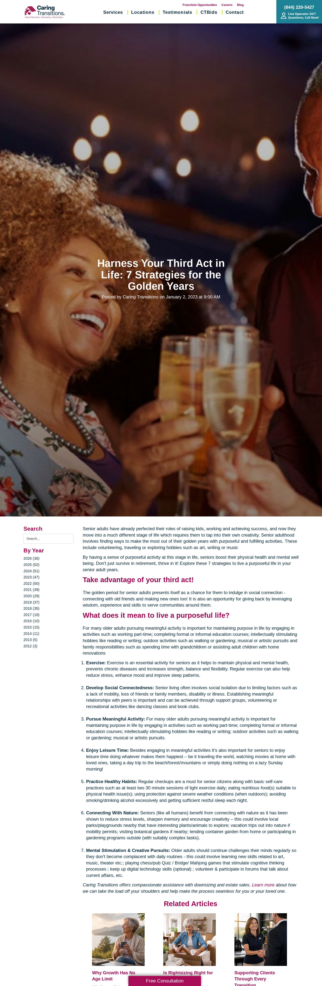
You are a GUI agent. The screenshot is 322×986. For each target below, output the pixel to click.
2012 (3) (30, 646)
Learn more (263, 884)
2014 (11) (31, 634)
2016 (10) (31, 621)
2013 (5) (30, 640)
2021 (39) (31, 590)
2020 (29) (31, 596)
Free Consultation (165, 981)
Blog (240, 5)
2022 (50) (31, 583)
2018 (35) (31, 608)
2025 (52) (31, 565)
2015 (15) (31, 627)
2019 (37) (31, 602)
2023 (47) (31, 577)
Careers (227, 5)
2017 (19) (31, 615)
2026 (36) (31, 558)
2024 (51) (31, 571)
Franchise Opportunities (200, 5)
